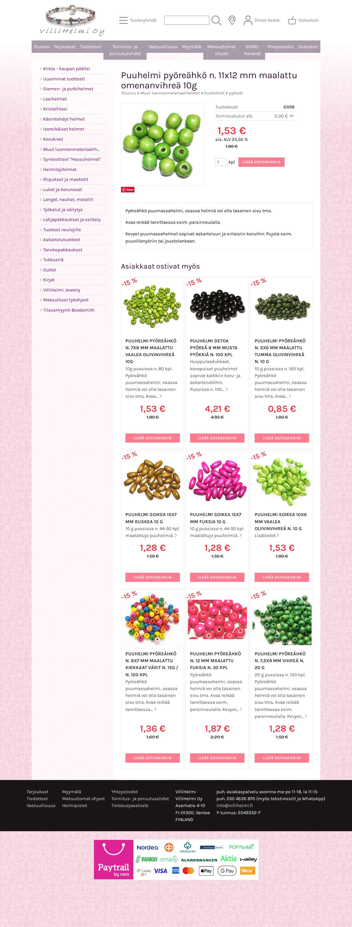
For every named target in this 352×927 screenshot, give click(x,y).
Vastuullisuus (163, 46)
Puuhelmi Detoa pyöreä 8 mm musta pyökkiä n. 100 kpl (214, 347)
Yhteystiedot (280, 46)
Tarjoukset (65, 46)
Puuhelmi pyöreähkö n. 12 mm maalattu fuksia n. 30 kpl (215, 660)
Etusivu (42, 46)
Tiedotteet (90, 46)
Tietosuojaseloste (129, 805)
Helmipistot (74, 805)
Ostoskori (308, 46)
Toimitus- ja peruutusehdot (125, 50)
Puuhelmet (214, 93)
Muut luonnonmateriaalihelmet (170, 93)
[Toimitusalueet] (232, 20)
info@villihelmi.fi (234, 805)
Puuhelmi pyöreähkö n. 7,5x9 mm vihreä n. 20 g (280, 660)
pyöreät (236, 93)
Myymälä (191, 46)
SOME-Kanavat (252, 50)
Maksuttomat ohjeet (221, 50)
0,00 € (281, 116)
